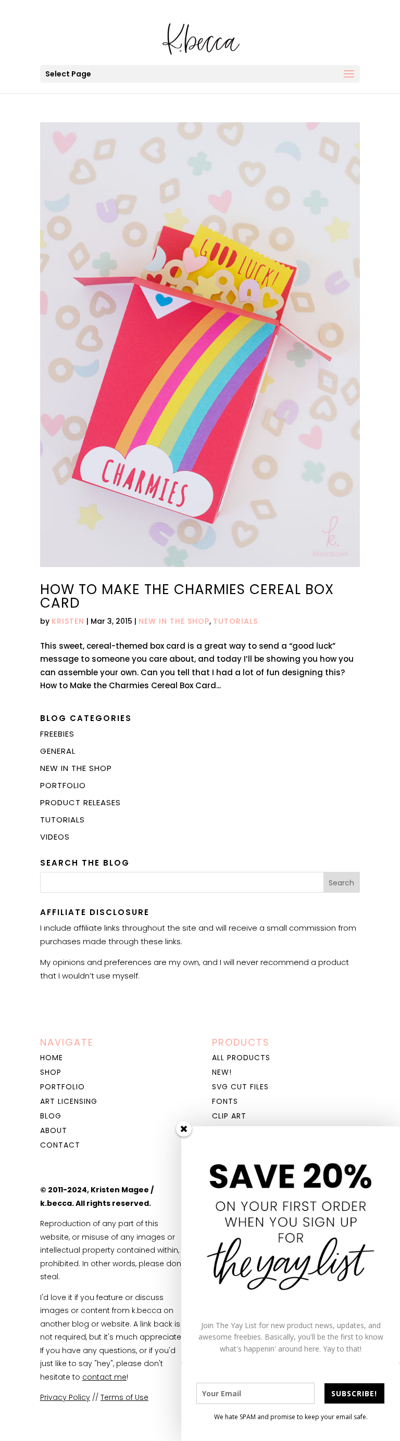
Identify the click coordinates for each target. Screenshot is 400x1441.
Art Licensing (68, 1101)
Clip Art (229, 1116)
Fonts (225, 1101)
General (58, 750)
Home (51, 1057)
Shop (50, 1072)
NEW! (222, 1072)
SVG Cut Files (240, 1087)
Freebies (57, 733)
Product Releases (80, 802)
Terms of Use (124, 1397)
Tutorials (235, 621)
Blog (50, 1116)
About (53, 1130)
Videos (55, 836)
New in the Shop (174, 621)
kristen (68, 621)
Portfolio (63, 785)
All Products (241, 1057)
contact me (104, 1377)
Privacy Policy (65, 1397)
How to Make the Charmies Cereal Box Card (187, 596)
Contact (60, 1145)
